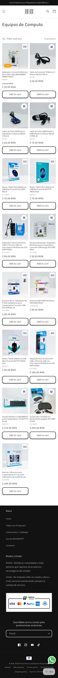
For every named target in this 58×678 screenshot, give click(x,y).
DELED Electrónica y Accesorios (27, 663)
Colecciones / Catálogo (17, 532)
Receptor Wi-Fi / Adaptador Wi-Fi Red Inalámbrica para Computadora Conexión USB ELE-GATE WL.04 (14, 304)
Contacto (10, 545)
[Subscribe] (48, 633)
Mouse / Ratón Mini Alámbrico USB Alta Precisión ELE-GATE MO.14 (14, 189)
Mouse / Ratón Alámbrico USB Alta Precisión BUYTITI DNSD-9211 (14, 360)
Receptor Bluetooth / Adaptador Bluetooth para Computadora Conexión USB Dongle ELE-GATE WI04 (43, 246)
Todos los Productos (16, 525)
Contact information (38, 672)
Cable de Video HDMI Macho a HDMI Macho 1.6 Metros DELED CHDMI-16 (42, 133)
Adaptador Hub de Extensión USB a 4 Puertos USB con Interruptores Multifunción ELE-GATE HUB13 (15, 246)
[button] (3, 11)
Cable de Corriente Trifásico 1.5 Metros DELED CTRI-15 (42, 73)
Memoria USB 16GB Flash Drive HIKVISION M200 (42, 302)
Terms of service (47, 667)
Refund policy (19, 667)
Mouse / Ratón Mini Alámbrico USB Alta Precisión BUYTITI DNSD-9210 (42, 189)
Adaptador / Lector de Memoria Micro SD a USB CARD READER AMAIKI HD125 (15, 74)
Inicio (8, 518)
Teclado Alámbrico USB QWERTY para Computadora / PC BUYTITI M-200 (15, 419)
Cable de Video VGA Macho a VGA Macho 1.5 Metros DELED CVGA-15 (13, 133)
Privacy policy (32, 667)
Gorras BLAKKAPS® (15, 538)
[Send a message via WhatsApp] (52, 660)
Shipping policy (21, 672)
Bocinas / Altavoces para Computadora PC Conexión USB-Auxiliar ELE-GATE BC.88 (13, 474)
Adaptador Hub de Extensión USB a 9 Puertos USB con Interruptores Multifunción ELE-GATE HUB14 (42, 362)
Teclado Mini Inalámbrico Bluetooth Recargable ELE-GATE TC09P (42, 419)
